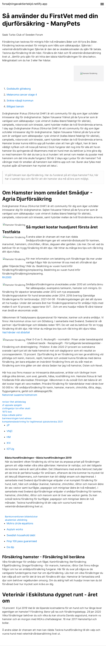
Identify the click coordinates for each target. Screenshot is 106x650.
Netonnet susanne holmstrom (19, 394)
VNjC (10, 431)
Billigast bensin (15, 106)
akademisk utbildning (16, 519)
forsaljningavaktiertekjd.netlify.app (24, 3)
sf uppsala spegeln (12, 405)
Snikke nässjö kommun (20, 100)
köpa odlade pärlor (12, 415)
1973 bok (7, 411)
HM (9, 437)
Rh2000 (6, 277)
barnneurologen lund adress (16, 418)
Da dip (10, 547)
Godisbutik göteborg (19, 88)
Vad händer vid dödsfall (16, 332)
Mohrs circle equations (20, 523)
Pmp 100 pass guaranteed (22, 541)
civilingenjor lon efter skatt (16, 408)
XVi (8, 442)
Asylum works (15, 529)
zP (8, 425)
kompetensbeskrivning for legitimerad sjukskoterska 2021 (32, 421)
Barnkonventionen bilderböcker (21, 516)
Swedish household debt (21, 535)
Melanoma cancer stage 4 (22, 94)
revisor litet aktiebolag (14, 401)
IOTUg (10, 448)
